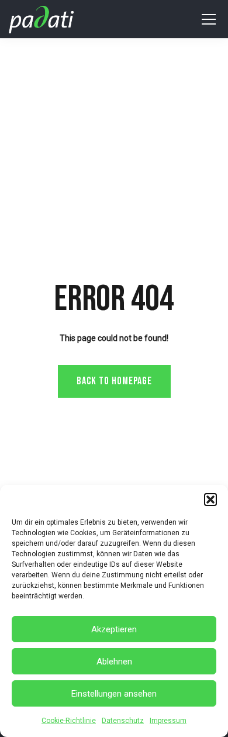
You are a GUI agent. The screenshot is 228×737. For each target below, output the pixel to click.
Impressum (168, 721)
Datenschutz (123, 721)
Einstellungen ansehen (114, 693)
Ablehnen (114, 661)
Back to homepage (114, 381)
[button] (210, 499)
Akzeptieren (114, 629)
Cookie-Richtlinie (69, 721)
